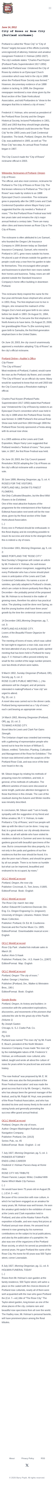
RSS (43, 1458)
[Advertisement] (27, 1357)
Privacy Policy (27, 1458)
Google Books (9, 999)
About (12, 1458)
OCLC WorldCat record (13, 879)
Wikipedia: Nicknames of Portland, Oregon (23, 173)
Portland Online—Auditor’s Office (19, 358)
